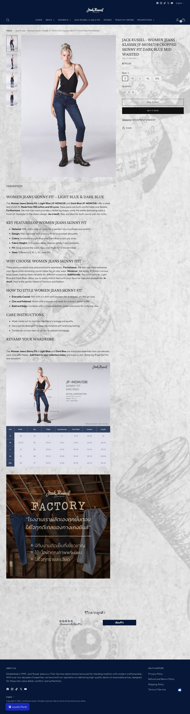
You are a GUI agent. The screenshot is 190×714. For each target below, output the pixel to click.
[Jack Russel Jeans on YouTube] (172, 3)
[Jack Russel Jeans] (95, 10)
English (179, 3)
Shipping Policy (156, 684)
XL (147, 78)
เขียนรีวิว (119, 622)
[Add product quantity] (133, 92)
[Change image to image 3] (11, 80)
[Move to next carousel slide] (181, 650)
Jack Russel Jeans (29, 701)
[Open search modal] (8, 20)
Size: (125, 72)
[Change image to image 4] (11, 98)
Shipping (126, 119)
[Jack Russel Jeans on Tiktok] (164, 3)
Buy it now (153, 110)
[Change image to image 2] (11, 62)
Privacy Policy (155, 673)
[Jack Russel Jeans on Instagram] (161, 3)
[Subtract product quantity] (124, 92)
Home (9, 30)
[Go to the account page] (176, 20)
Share (129, 128)
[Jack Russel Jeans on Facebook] (157, 3)
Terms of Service (157, 689)
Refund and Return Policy (161, 678)
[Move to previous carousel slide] (175, 650)
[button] (179, 690)
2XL (157, 78)
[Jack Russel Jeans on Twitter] (168, 3)
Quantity (126, 86)
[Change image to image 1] (11, 43)
